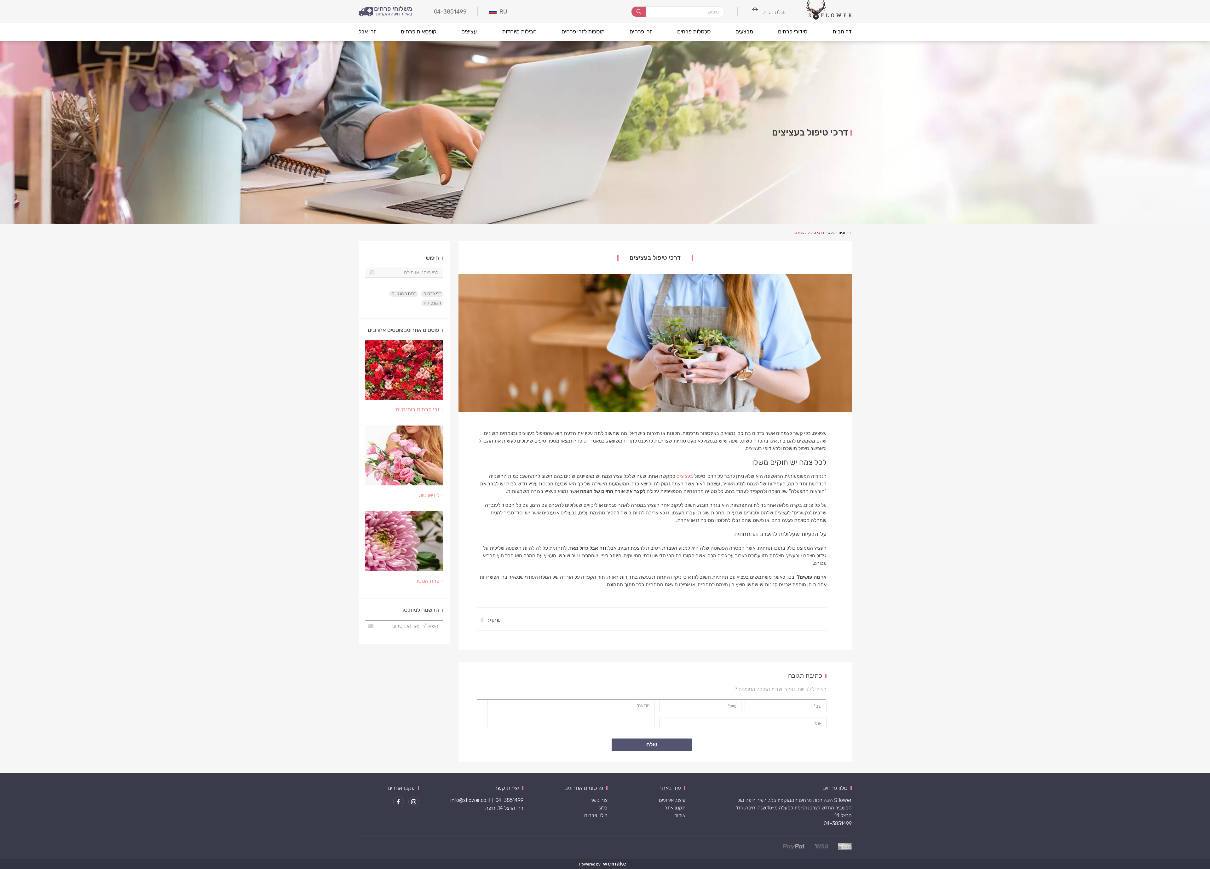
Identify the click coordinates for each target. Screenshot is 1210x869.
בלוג (831, 232)
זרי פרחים (641, 31)
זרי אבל (367, 31)
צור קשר (599, 800)
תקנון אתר (675, 808)
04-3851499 (838, 823)
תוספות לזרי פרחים (583, 31)
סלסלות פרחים (694, 31)
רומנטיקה (432, 303)
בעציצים (685, 476)
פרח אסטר (427, 580)
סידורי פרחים (792, 31)
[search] (638, 11)
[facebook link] (398, 802)
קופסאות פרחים (418, 31)
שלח (651, 744)
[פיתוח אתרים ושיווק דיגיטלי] (617, 864)
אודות (679, 815)
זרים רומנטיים (404, 293)
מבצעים (744, 31)
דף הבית (842, 31)
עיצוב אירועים (672, 800)
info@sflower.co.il (470, 800)
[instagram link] (413, 802)
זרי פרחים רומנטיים (418, 409)
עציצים (469, 31)
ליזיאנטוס (429, 495)
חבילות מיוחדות (519, 31)
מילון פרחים (596, 815)
